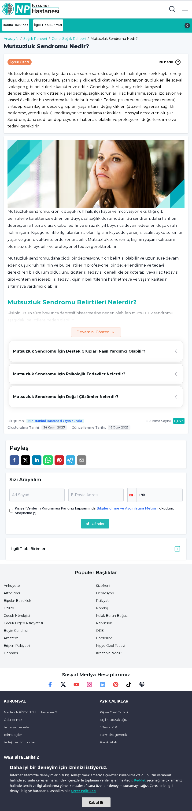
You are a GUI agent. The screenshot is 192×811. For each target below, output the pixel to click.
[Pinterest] (115, 684)
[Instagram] (89, 684)
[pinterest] (59, 460)
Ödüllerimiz (13, 720)
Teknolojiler (13, 735)
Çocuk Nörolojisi (17, 616)
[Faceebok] (50, 684)
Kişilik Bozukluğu (113, 720)
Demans (11, 653)
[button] (132, 495)
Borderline (104, 638)
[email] (81, 460)
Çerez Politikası (83, 791)
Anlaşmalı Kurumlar (19, 742)
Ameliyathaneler (17, 727)
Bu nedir (166, 62)
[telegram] (70, 460)
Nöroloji (102, 608)
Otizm (9, 608)
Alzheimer (12, 593)
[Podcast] (142, 684)
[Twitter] (63, 684)
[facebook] (14, 460)
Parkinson (104, 623)
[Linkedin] (102, 684)
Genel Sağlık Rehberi (69, 39)
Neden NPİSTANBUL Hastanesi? (30, 712)
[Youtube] (76, 684)
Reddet (140, 780)
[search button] (172, 9)
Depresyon (105, 593)
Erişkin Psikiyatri (17, 646)
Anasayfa (11, 39)
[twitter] (25, 460)
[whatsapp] (48, 460)
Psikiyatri (103, 601)
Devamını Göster (93, 332)
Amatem (11, 638)
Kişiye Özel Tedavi (110, 646)
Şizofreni (103, 586)
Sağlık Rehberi (35, 39)
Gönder (98, 524)
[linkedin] (36, 460)
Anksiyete (12, 586)
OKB (100, 631)
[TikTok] (129, 684)
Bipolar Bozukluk (17, 601)
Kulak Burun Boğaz (112, 616)
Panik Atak (108, 742)
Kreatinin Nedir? (109, 653)
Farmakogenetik (113, 735)
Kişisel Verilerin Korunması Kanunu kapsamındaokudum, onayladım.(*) (94, 510)
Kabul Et (96, 802)
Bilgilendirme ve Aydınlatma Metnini (127, 508)
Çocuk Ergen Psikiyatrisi (23, 623)
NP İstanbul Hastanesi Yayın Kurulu (55, 421)
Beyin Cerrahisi (16, 631)
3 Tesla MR (108, 727)
